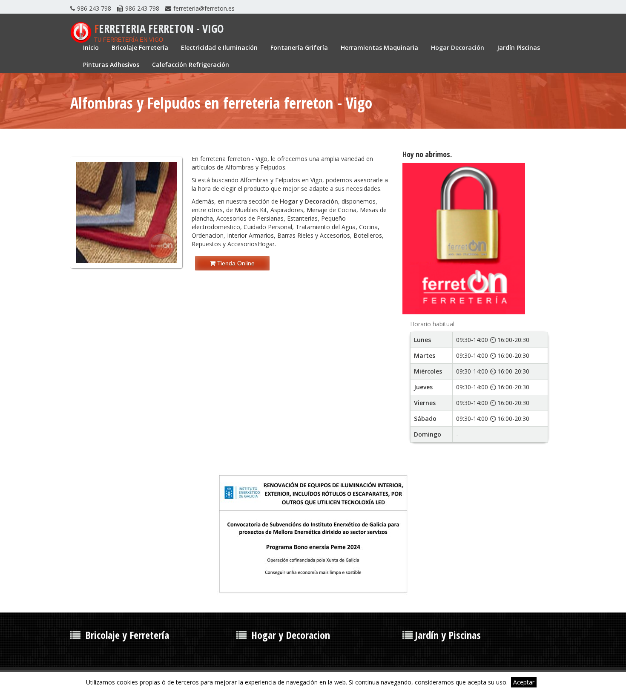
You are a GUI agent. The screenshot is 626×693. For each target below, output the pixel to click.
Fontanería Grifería (299, 47)
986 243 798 (94, 8)
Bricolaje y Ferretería (127, 635)
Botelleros (367, 235)
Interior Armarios (250, 235)
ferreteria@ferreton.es (204, 8)
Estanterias (302, 218)
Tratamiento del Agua (326, 227)
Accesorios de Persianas (250, 218)
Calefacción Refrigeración (190, 64)
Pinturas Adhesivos (111, 64)
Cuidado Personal (268, 227)
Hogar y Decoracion (290, 635)
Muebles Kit (251, 210)
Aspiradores (286, 210)
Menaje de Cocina (331, 210)
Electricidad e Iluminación (219, 47)
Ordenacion (208, 235)
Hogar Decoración (457, 47)
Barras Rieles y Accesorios (313, 235)
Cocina (368, 227)
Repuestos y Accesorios (225, 244)
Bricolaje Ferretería (140, 47)
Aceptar (523, 682)
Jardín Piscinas (518, 47)
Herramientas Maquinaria (379, 47)
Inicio (91, 47)
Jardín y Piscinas (448, 635)
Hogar (266, 244)
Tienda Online (235, 263)
